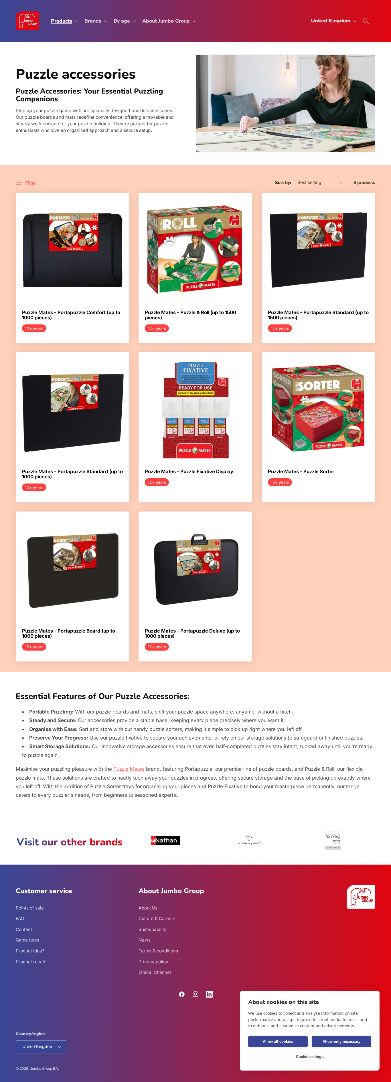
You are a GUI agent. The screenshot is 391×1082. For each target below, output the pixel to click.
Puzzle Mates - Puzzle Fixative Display (189, 472)
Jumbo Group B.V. (44, 1068)
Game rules (27, 940)
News (145, 940)
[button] (64, 21)
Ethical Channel (155, 972)
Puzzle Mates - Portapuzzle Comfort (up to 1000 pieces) (71, 315)
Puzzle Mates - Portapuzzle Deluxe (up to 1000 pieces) (192, 634)
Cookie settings (309, 1057)
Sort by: (283, 182)
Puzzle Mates (129, 769)
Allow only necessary (341, 1041)
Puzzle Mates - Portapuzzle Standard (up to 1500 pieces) (318, 315)
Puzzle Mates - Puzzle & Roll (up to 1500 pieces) (190, 315)
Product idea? (30, 951)
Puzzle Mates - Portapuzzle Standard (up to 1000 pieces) (72, 474)
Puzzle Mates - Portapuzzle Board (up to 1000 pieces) (68, 634)
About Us (148, 907)
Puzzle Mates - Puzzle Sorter (301, 472)
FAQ (20, 918)
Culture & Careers (157, 918)
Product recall (30, 961)
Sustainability (153, 929)
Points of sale (30, 907)
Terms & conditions (158, 951)
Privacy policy (153, 961)
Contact (24, 929)
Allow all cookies (278, 1041)
